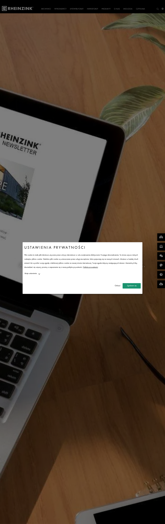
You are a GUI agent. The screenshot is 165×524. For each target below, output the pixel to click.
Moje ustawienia (31, 273)
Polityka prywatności (90, 267)
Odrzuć (117, 286)
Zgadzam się (131, 286)
